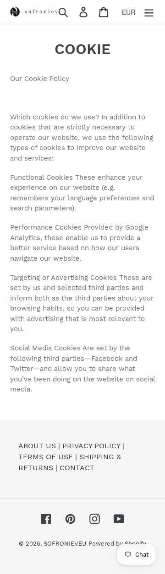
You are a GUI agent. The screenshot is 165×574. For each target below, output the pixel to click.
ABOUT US (37, 445)
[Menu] (149, 12)
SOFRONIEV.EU (65, 543)
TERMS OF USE (45, 456)
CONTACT (77, 467)
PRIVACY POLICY (91, 445)
